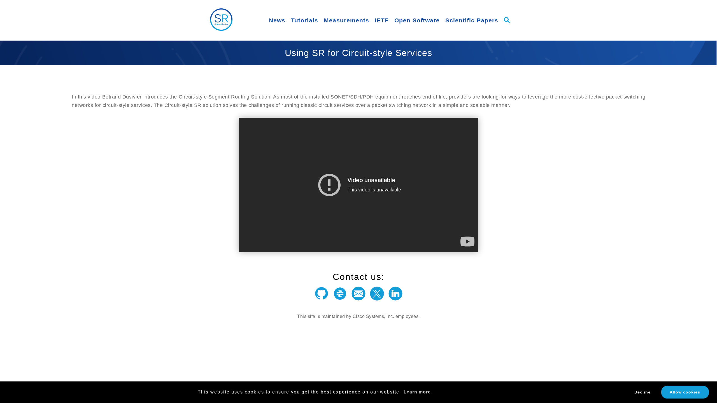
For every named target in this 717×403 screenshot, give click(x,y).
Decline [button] (642, 392)
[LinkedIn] (395, 295)
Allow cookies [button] (685, 392)
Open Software (417, 20)
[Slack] (340, 295)
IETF (382, 20)
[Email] (358, 295)
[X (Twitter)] (377, 295)
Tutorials (304, 20)
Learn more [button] (417, 392)
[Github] (321, 295)
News (277, 20)
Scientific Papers (471, 20)
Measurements (346, 20)
